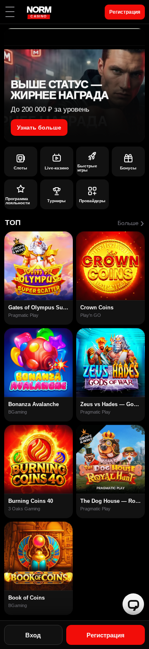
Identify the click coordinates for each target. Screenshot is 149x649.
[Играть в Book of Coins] (38, 556)
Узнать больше (39, 127)
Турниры (56, 200)
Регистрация (124, 12)
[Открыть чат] (133, 604)
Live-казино (57, 168)
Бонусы (128, 168)
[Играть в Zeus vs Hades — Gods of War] (110, 362)
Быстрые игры (87, 168)
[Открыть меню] (9, 12)
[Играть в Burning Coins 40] (38, 459)
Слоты (20, 168)
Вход (33, 635)
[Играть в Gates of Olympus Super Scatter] (38, 265)
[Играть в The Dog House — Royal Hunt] (110, 459)
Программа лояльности (17, 201)
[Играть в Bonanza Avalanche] (38, 362)
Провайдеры (92, 200)
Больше (131, 223)
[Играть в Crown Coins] (110, 265)
